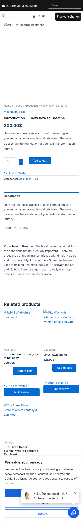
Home (7, 105)
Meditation (11, 112)
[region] (41, 489)
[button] (16, 173)
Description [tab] (12, 196)
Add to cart (40, 160)
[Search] (77, 5)
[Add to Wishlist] (21, 162)
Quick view (21, 392)
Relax (17, 105)
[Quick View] (11, 371)
